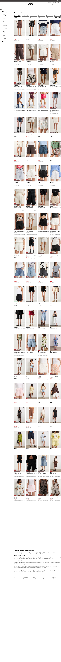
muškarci (6, 4)
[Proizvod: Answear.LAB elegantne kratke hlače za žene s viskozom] (31, 463)
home (14, 4)
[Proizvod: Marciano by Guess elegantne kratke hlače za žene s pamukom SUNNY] (19, 221)
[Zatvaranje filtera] (58, 1)
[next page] (45, 505)
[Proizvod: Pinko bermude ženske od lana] (19, 28)
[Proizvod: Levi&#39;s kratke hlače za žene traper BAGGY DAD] (31, 245)
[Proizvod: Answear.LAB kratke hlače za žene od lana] (19, 415)
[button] (17, 16)
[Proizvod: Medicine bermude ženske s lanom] (55, 415)
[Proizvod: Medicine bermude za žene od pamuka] (43, 318)
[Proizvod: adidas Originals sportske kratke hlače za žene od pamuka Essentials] (55, 294)
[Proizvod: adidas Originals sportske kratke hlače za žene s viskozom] (19, 342)
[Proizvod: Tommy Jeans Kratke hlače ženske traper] (19, 173)
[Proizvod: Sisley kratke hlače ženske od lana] (19, 463)
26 (42, 504)
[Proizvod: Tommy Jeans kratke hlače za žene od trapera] (43, 28)
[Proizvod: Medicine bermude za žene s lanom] (43, 415)
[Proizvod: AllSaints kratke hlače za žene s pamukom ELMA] (19, 149)
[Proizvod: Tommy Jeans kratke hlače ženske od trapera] (43, 149)
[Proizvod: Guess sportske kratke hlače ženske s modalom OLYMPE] (31, 149)
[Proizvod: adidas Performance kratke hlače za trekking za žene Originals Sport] (19, 100)
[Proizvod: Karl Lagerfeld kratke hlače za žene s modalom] (43, 52)
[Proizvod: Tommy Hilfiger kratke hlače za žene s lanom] (55, 173)
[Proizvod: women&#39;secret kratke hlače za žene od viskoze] (55, 149)
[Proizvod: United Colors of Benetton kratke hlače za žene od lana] (19, 52)
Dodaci (12, 6)
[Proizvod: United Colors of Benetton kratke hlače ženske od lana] (19, 197)
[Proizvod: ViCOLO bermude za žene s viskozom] (31, 415)
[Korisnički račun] (52, 4)
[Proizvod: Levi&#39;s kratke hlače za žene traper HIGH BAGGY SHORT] (19, 270)
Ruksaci (30, 6)
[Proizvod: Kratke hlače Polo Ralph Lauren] (43, 76)
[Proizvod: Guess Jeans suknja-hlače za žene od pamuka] (31, 487)
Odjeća (7, 6)
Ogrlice (43, 577)
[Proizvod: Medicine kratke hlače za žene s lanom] (19, 487)
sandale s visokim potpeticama (20, 571)
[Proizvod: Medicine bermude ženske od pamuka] (55, 463)
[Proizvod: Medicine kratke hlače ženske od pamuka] (43, 391)
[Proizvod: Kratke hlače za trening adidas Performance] (43, 221)
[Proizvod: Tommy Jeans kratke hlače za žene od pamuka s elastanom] (55, 197)
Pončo (24, 578)
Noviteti (3, 6)
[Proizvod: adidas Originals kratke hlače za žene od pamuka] (43, 125)
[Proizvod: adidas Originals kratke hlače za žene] (19, 391)
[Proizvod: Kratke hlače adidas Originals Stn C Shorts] (31, 76)
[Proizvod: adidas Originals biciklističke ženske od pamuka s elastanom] (31, 294)
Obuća (9, 6)
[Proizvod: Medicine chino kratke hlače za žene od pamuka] (55, 391)
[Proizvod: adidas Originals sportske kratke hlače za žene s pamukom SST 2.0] (19, 318)
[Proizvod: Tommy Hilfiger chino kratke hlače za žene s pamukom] (55, 52)
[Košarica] (58, 4)
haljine (44, 552)
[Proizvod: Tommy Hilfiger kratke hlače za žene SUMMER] (55, 366)
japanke (40, 552)
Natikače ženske (35, 578)
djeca (10, 4)
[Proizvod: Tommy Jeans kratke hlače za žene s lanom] (31, 173)
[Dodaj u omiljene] (24, 20)
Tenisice (53, 578)
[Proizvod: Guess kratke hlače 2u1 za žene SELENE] (43, 173)
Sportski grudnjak (25, 577)
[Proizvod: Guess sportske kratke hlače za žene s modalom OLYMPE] (55, 125)
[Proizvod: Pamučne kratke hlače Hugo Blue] (55, 245)
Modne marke (24, 6)
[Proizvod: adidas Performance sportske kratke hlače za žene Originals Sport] (55, 76)
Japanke (34, 577)
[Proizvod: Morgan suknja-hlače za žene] (43, 366)
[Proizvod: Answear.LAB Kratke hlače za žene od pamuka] (43, 487)
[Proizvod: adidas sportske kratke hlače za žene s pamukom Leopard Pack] (31, 28)
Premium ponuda (18, 6)
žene (3, 4)
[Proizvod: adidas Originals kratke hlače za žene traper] (31, 342)
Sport (15, 6)
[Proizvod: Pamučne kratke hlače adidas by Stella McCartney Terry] (19, 294)
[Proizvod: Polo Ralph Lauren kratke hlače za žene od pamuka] (43, 197)
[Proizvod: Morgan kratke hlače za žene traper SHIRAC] (19, 366)
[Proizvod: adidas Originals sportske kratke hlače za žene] (19, 76)
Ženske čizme (54, 577)
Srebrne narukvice (45, 578)
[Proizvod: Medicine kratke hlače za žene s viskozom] (43, 342)
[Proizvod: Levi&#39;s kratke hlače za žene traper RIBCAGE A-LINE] (55, 100)
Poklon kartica (34, 6)
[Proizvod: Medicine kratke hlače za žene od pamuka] (31, 366)
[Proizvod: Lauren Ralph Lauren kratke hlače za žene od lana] (31, 221)
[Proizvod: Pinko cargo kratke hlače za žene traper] (43, 463)
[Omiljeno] (55, 4)
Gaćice (15, 578)
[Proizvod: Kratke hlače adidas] (19, 245)
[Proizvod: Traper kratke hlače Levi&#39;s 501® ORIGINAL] (55, 221)
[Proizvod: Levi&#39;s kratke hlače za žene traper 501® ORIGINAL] (19, 125)
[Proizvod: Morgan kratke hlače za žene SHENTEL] (43, 294)
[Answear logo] (30, 4)
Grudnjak (15, 577)
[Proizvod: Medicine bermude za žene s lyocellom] (31, 391)
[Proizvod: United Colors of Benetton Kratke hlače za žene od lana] (55, 28)
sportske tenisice (52, 562)
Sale (27, 6)
